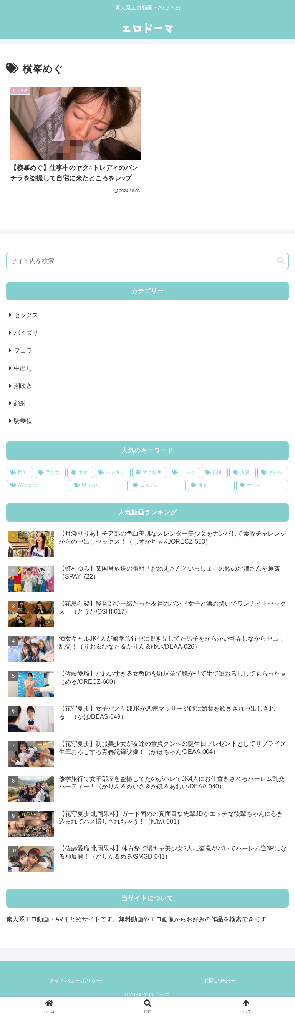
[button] (281, 260)
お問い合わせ (220, 981)
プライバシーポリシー (75, 981)
